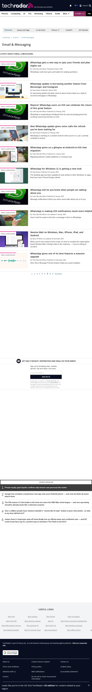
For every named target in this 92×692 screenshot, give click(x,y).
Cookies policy (65, 667)
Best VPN (11, 617)
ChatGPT (69, 30)
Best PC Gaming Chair (32, 630)
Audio (57, 14)
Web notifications (38, 672)
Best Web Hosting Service (11, 626)
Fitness (49, 14)
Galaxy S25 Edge (23, 30)
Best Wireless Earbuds (73, 626)
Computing (15, 14)
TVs (29, 14)
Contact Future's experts (41, 662)
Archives (58, 274)
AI (24, 14)
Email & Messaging (28, 37)
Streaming (38, 14)
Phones (4, 14)
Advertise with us (9, 672)
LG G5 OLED (40, 30)
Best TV (51, 621)
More (65, 14)
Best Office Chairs (74, 630)
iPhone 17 (55, 30)
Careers (6, 676)
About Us (6, 662)
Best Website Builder (11, 630)
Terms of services (52, 381)
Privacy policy (37, 667)
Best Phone (51, 617)
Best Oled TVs (51, 626)
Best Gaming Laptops (33, 621)
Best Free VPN (11, 621)
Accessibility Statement (69, 672)
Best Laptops (32, 617)
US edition (49, 685)
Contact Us (64, 662)
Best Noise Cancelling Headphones (74, 621)
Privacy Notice (54, 382)
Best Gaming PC (33, 626)
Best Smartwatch (50, 630)
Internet (15, 37)
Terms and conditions (11, 667)
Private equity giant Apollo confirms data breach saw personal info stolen (36, 488)
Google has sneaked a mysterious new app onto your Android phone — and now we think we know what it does (47, 495)
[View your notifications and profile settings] (70, 5)
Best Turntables (74, 617)
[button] (87, 5)
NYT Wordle (83, 30)
